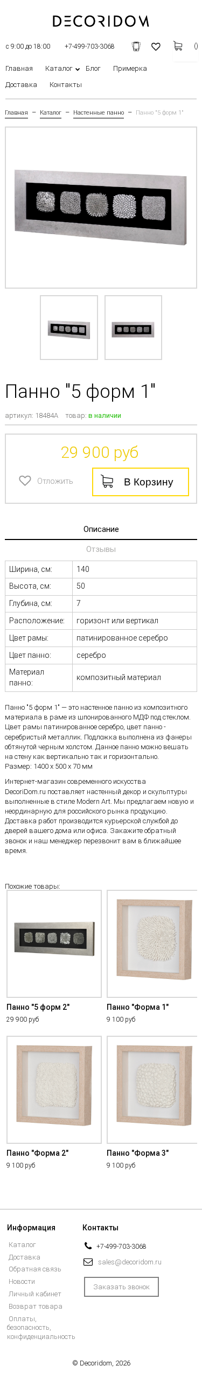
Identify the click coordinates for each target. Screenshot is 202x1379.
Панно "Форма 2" (37, 1153)
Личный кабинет (35, 1294)
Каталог (59, 68)
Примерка (130, 68)
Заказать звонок (121, 1287)
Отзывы (101, 549)
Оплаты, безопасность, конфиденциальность (41, 1328)
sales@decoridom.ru (130, 1262)
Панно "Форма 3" (138, 1153)
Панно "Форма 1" (138, 1007)
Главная (19, 68)
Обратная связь (35, 1269)
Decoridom (96, 1363)
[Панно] (68, 327)
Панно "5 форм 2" (37, 1007)
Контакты (66, 85)
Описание (101, 529)
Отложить (27, 480)
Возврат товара (35, 1306)
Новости (22, 1281)
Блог (93, 68)
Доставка (21, 85)
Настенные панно (98, 113)
